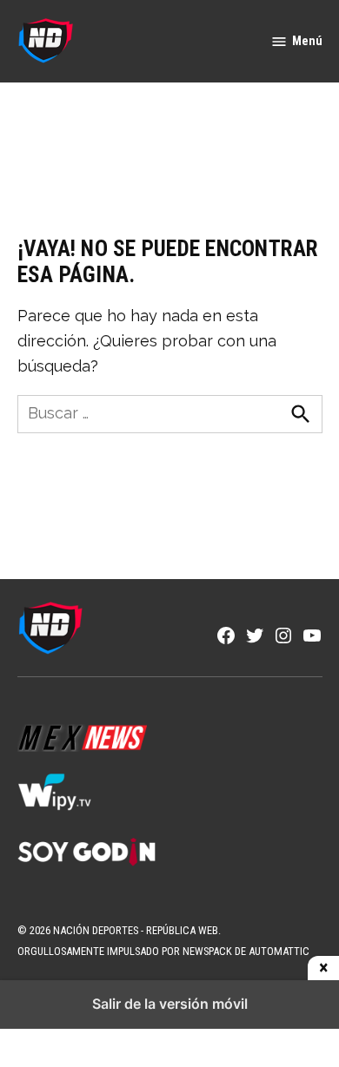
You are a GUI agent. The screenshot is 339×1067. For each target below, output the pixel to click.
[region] (169, 139)
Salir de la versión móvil (170, 1003)
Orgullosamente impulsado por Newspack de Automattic (163, 951)
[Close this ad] (323, 968)
